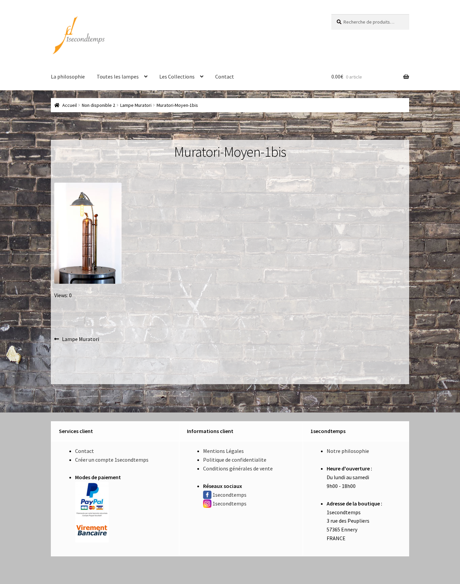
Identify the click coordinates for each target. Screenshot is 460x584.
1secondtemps (229, 494)
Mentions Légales (223, 451)
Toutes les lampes (118, 76)
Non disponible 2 (98, 105)
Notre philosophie (348, 451)
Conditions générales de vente (238, 468)
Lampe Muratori (136, 105)
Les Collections (177, 76)
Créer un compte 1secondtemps (112, 459)
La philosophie (68, 76)
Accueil (69, 105)
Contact (224, 76)
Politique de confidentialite (234, 459)
